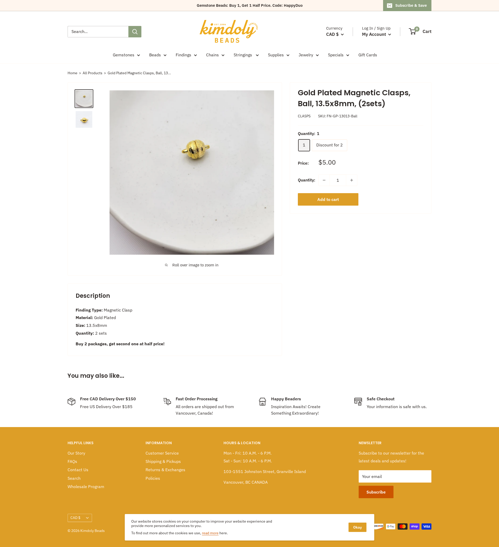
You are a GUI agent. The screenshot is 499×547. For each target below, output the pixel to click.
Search (74, 478)
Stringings (243, 54)
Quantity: (306, 180)
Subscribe (376, 492)
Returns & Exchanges (165, 469)
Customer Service (162, 453)
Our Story (76, 453)
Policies (153, 478)
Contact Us (78, 469)
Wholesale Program (86, 486)
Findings (183, 54)
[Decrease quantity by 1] (324, 180)
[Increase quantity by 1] (351, 180)
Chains (212, 54)
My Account (374, 34)
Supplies (276, 54)
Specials (336, 54)
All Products (92, 73)
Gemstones (123, 54)
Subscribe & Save (411, 5)
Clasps (304, 116)
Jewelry (306, 54)
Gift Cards (367, 54)
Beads (155, 54)
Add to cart (328, 199)
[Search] (134, 31)
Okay (357, 527)
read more (210, 533)
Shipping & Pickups (163, 461)
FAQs (72, 461)
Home (72, 73)
